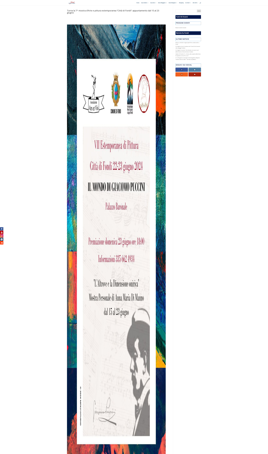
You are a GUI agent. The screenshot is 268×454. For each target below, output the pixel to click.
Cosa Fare (152, 2)
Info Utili (195, 2)
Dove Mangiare (172, 2)
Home (137, 2)
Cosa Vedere (144, 2)
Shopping (181, 2)
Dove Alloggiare (161, 2)
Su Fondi (187, 2)
